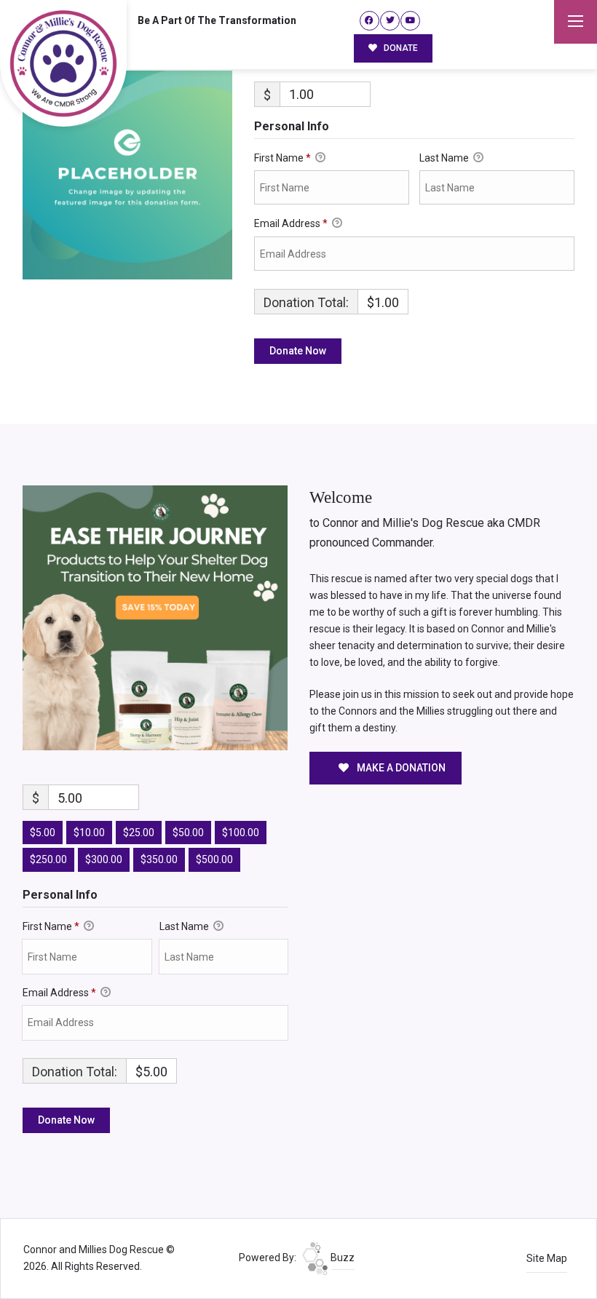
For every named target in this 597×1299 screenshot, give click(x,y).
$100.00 (240, 832)
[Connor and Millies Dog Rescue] (63, 63)
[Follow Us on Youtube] (410, 21)
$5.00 (42, 832)
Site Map (546, 1258)
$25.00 (138, 832)
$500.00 (214, 859)
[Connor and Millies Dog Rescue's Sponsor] (155, 616)
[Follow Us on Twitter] (390, 21)
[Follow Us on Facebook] (369, 21)
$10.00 (89, 832)
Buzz (341, 1257)
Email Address (291, 223)
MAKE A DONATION (400, 768)
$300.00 (103, 859)
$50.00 (188, 832)
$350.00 (159, 859)
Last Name (445, 158)
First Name (282, 158)
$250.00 (48, 859)
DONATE (399, 48)
